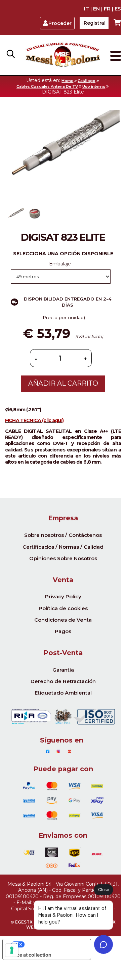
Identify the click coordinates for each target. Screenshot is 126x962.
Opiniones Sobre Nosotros (63, 558)
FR (107, 9)
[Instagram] (58, 752)
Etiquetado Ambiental (63, 693)
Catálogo (86, 80)
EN (96, 9)
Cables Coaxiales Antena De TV (47, 86)
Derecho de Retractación (63, 681)
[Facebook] (47, 752)
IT (86, 9)
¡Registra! (94, 23)
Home (67, 80)
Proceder (60, 23)
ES (118, 9)
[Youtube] (69, 752)
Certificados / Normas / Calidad (63, 547)
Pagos (63, 631)
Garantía (63, 670)
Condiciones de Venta (63, 620)
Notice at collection (29, 955)
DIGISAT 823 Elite (63, 92)
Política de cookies (63, 608)
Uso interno (94, 86)
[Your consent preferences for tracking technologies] (11, 950)
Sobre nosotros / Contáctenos (63, 535)
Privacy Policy (63, 596)
